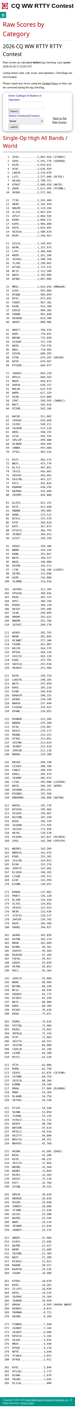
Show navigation (3, 15)
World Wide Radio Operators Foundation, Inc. (47, 1400)
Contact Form (50, 83)
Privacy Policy (27, 1403)
